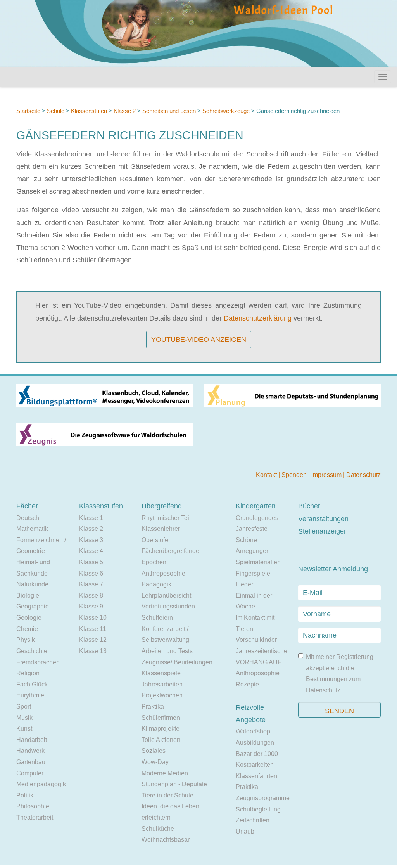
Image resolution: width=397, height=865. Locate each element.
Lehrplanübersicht (166, 595)
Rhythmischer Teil (166, 518)
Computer (29, 773)
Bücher (309, 506)
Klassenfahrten (256, 776)
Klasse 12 (93, 639)
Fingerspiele (253, 573)
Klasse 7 (91, 584)
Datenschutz (363, 475)
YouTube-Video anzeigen (198, 339)
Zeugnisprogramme (263, 798)
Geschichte (31, 651)
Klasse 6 (91, 573)
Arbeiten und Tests (167, 651)
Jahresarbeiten (162, 684)
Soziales (154, 750)
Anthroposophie (163, 573)
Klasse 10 (93, 617)
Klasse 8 (91, 595)
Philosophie (32, 806)
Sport (23, 706)
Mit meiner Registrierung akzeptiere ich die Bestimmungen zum (339, 673)
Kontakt (267, 475)
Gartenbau (30, 762)
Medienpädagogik (41, 784)
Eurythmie (30, 695)
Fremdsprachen (38, 662)
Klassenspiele (161, 673)
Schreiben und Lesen (169, 110)
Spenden (294, 475)
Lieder (244, 584)
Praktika (153, 706)
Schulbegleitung (258, 809)
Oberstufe (155, 540)
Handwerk (30, 750)
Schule (55, 110)
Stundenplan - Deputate (174, 784)
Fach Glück (32, 684)
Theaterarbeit (34, 817)
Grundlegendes (257, 518)
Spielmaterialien (258, 562)
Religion (28, 673)
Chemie (27, 629)
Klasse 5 (91, 562)
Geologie (28, 617)
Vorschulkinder (256, 639)
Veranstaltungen (323, 519)
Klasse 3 (91, 540)
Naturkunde (32, 584)
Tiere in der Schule (167, 795)
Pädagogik (156, 584)
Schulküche (158, 828)
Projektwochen (162, 695)
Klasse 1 (91, 518)
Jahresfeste (252, 528)
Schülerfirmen (161, 717)
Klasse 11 (92, 629)
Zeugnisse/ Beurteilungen (177, 662)
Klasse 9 (91, 606)
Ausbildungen (255, 742)
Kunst (24, 728)
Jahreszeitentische (261, 651)
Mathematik (32, 528)
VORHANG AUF (258, 662)
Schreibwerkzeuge (226, 110)
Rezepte (247, 684)
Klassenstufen (89, 110)
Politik (24, 795)
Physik (25, 639)
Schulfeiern (157, 617)
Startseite (28, 110)
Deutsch (27, 518)
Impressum (327, 475)
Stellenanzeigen (323, 531)
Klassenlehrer (161, 528)
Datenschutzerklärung (258, 318)
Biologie (27, 595)
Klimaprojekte (161, 728)
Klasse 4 (91, 551)
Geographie (32, 606)
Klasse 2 (125, 110)
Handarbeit (31, 740)
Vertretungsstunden (168, 606)
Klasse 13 (93, 651)
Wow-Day (155, 762)
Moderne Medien (165, 773)
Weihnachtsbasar (166, 839)
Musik (24, 717)
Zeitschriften (252, 820)
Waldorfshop (253, 731)
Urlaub (245, 831)
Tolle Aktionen (161, 740)
